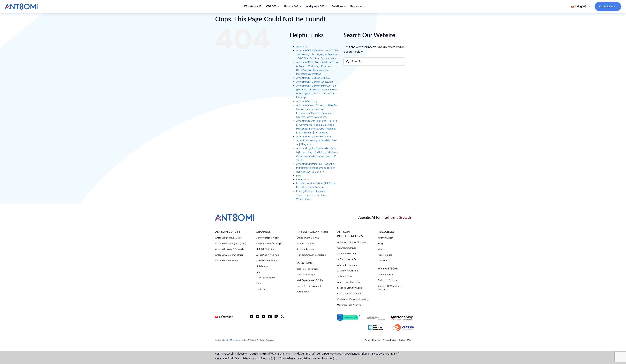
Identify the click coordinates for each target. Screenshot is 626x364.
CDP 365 (271, 6)
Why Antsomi (304, 199)
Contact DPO (404, 340)
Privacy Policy (389, 340)
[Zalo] (276, 316)
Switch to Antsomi (387, 280)
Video (381, 249)
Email (258, 272)
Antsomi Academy (306, 249)
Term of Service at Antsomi (312, 195)
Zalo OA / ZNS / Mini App (269, 243)
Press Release (385, 255)
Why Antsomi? (252, 6)
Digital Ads (262, 289)
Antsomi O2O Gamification (229, 255)
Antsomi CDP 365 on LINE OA (313, 77)
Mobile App (262, 266)
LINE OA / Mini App (265, 249)
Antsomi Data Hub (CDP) (228, 237)
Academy (301, 46)
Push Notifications (265, 277)
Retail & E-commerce (308, 269)
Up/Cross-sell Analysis (349, 305)
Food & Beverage (306, 274)
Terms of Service (372, 340)
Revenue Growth (305, 243)
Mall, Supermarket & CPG (310, 280)
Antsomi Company (307, 101)
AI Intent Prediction (347, 265)
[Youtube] (263, 316)
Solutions (337, 6)
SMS (258, 283)
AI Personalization (347, 253)
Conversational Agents (268, 237)
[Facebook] (251, 316)
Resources (356, 6)
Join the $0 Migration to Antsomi (390, 288)
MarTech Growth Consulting (311, 255)
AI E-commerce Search (349, 259)
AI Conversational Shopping (352, 242)
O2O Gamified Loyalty (349, 293)
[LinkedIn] (257, 316)
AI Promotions (344, 276)
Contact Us (302, 179)
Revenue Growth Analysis (350, 287)
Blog (298, 175)
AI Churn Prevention (347, 270)
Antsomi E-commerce (226, 260)
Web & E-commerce (266, 260)
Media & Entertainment (309, 286)
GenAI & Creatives (346, 248)
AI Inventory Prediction (349, 282)
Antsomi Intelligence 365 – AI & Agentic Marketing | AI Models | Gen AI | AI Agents (316, 140)
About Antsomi (386, 237)
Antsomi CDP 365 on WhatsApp (314, 81)
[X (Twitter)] (282, 316)
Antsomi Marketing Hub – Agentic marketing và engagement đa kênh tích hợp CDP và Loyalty (315, 167)
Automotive (303, 291)
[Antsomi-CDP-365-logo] (21, 4)
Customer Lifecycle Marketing (352, 299)
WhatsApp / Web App (267, 255)
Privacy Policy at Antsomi (310, 191)
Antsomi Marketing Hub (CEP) (230, 243)
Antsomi (236, 340)
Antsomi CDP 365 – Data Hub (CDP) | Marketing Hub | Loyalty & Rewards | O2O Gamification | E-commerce (317, 54)
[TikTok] (270, 316)
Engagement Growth (308, 237)
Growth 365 (291, 6)
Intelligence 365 (315, 6)
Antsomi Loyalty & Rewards (229, 249)
